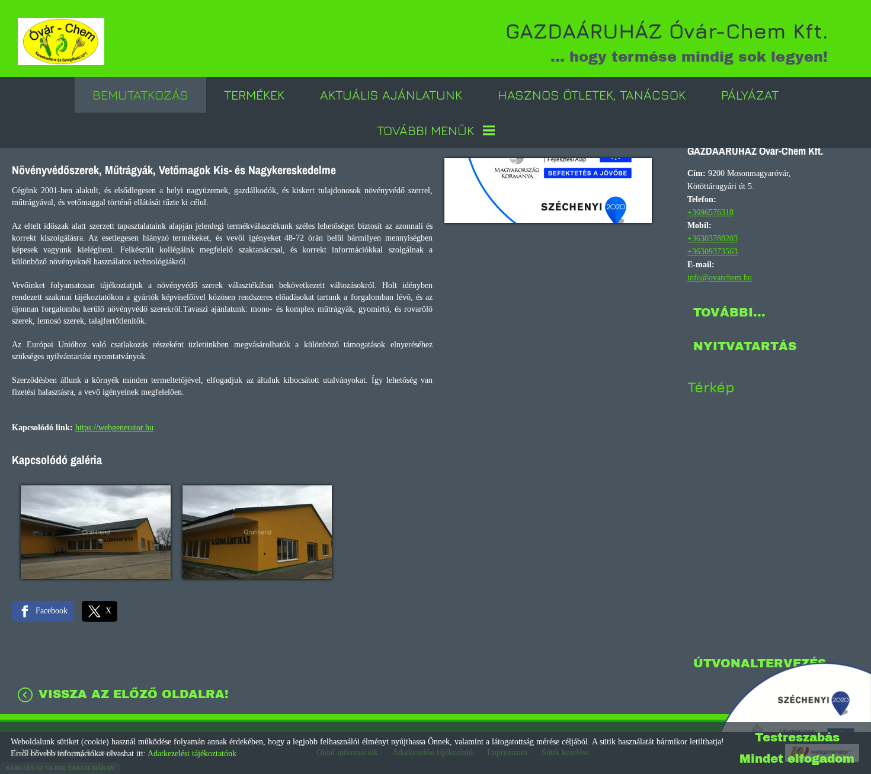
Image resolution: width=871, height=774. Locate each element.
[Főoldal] (61, 41)
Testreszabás (797, 737)
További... (729, 312)
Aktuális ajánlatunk (391, 95)
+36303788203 (712, 238)
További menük (425, 130)
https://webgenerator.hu (114, 427)
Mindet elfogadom (796, 758)
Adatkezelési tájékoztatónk (192, 753)
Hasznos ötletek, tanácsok (592, 95)
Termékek (254, 95)
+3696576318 (710, 212)
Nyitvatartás (744, 346)
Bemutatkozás (140, 95)
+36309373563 (712, 251)
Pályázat (750, 95)
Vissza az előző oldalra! (134, 694)
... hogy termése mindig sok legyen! (666, 41)
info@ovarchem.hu (719, 277)
